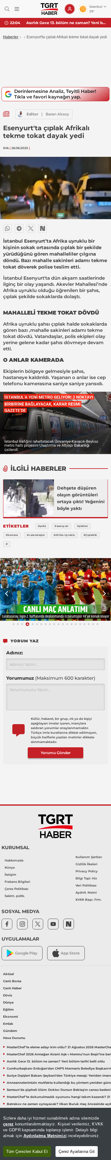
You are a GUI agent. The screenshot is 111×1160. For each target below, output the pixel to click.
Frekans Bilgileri (17, 882)
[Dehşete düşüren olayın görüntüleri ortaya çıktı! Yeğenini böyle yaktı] (28, 498)
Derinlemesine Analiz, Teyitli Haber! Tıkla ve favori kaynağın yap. (55, 94)
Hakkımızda (14, 860)
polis (70, 336)
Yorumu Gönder (56, 752)
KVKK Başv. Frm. (88, 900)
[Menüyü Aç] (16, 9)
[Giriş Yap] (69, 9)
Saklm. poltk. (15, 896)
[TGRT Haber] (49, 9)
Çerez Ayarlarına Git (77, 1151)
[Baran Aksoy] (20, 114)
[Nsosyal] (42, 228)
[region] (55, 1134)
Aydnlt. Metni (86, 893)
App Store (70, 953)
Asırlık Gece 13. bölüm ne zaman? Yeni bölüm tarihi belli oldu (66, 22)
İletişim (10, 875)
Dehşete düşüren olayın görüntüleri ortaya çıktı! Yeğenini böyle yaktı (81, 498)
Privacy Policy (87, 871)
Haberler (10, 37)
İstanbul (12, 278)
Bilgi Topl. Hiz (86, 878)
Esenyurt (33, 278)
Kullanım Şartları (89, 857)
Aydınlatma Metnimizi (45, 1135)
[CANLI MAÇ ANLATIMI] (55, 589)
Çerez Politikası (16, 889)
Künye (10, 868)
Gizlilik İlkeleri (86, 864)
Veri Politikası (86, 885)
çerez (8, 1124)
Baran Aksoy (57, 114)
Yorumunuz (50, 678)
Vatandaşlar (48, 336)
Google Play (26, 953)
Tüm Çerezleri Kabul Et (27, 1151)
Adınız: (14, 653)
